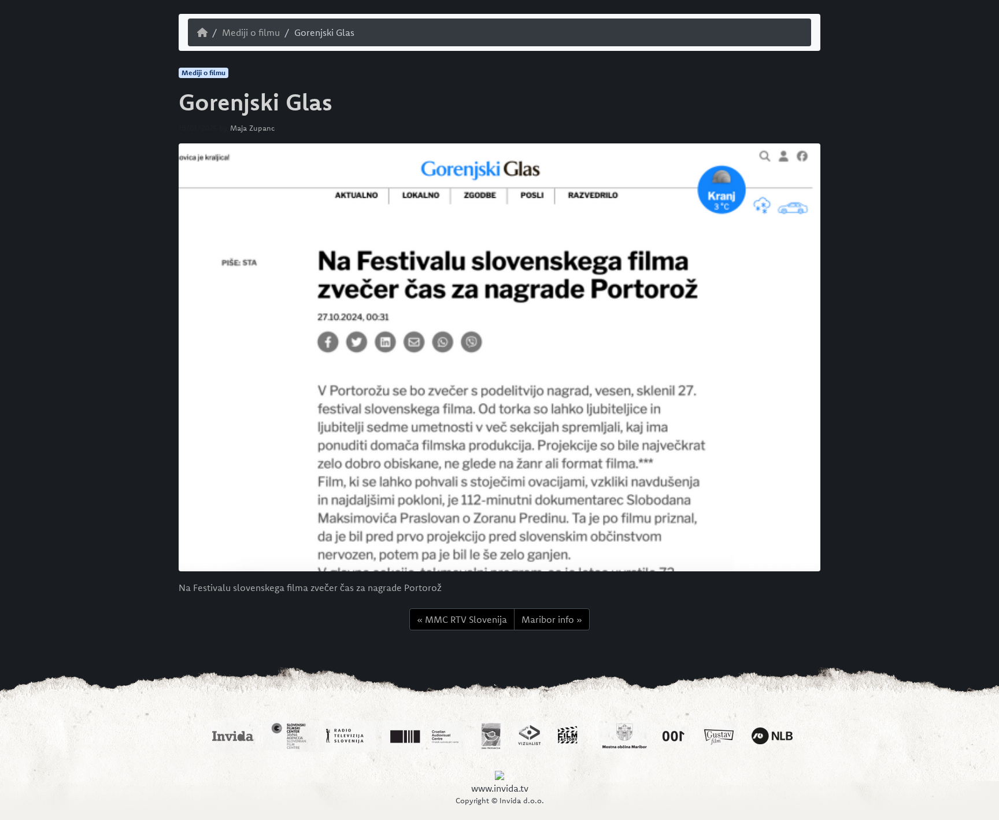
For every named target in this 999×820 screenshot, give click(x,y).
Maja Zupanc (252, 127)
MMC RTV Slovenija (466, 619)
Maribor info (547, 619)
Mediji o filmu (251, 32)
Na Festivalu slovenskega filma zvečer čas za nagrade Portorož (310, 587)
